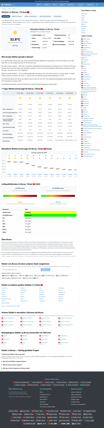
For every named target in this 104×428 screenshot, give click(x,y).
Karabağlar (61, 294)
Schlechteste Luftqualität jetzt (78, 404)
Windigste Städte (75, 399)
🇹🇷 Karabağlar (43, 343)
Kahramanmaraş (6, 298)
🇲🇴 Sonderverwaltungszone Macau (91, 128)
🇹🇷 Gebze (4, 336)
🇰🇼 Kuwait (84, 95)
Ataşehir (60, 298)
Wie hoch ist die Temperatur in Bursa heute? (16, 368)
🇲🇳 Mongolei (84, 105)
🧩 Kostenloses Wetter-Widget (47, 406)
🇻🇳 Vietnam (84, 152)
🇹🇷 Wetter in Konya (63, 322)
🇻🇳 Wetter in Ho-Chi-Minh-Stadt (21, 382)
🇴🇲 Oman (83, 110)
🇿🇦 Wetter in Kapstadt (85, 382)
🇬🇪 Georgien (84, 59)
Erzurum (41, 292)
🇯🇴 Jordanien (85, 74)
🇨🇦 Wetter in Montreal (33, 385)
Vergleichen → (45, 269)
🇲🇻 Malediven (85, 103)
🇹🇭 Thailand (84, 141)
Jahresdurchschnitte (45, 16)
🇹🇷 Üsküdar (23, 339)
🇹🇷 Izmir (22, 343)
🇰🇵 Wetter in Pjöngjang (20, 385)
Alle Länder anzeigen (63, 1)
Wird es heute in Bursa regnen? (12, 365)
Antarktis (47, 4)
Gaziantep (61, 288)
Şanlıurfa (4, 296)
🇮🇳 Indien (84, 62)
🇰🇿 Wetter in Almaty (85, 385)
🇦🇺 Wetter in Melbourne (36, 382)
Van (21, 294)
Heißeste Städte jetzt (76, 392)
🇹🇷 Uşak (4, 343)
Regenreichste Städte (76, 397)
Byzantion (4, 288)
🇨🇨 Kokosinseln (85, 85)
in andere (4, 8)
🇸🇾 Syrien (84, 135)
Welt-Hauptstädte (44, 404)
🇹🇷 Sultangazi (43, 339)
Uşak (21, 298)
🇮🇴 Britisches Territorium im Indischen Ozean (89, 54)
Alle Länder (42, 402)
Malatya (22, 292)
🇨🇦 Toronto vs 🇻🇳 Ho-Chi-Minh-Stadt (44, 275)
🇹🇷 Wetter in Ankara (26, 318)
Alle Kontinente (43, 399)
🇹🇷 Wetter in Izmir (44, 318)
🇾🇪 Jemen (84, 72)
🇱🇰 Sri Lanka (84, 130)
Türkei (9, 8)
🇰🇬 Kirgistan (84, 83)
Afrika (39, 4)
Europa (62, 4)
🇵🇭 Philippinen (85, 116)
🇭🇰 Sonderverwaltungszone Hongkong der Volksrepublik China (91, 125)
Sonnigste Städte (75, 402)
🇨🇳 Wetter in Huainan (45, 385)
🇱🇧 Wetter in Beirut (73, 382)
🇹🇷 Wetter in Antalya (7, 325)
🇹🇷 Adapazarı (62, 339)
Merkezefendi (5, 303)
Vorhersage (6, 16)
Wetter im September (30, 16)
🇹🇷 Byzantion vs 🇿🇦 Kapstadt (9, 275)
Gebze (60, 301)
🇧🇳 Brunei (84, 57)
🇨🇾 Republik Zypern (87, 120)
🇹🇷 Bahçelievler (62, 336)
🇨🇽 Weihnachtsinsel (87, 156)
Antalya (4, 292)
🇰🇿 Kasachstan (85, 79)
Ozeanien (81, 4)
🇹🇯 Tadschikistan (86, 137)
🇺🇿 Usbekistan (85, 147)
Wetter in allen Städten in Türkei (11, 306)
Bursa (83, 18)
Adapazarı (42, 301)
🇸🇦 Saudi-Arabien (86, 122)
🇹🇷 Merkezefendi (63, 343)
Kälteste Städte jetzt (76, 394)
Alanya (41, 298)
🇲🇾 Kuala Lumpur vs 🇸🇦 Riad (30, 278)
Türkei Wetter (57, 16)
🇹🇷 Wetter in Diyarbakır (27, 322)
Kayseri (41, 290)
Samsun (60, 296)
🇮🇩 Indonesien (85, 64)
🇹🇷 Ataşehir (23, 336)
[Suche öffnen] (97, 4)
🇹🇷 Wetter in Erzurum (45, 325)
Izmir (40, 288)
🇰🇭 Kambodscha (86, 77)
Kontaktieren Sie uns (45, 394)
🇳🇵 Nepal (83, 107)
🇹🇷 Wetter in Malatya (26, 325)
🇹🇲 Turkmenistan (86, 145)
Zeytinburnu (23, 301)
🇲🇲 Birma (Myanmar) (87, 52)
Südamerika (90, 4)
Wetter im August (17, 16)
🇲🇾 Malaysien (85, 101)
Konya (60, 290)
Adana (3, 290)
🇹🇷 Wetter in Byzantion (8, 318)
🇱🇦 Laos (83, 97)
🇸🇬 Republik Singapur (87, 118)
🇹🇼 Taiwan (84, 139)
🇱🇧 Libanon (84, 99)
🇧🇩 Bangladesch (86, 47)
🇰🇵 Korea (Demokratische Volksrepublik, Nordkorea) (88, 88)
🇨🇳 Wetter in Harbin (49, 382)
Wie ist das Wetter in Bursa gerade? (14, 354)
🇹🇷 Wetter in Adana (7, 322)
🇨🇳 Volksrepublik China (88, 154)
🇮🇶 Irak (83, 66)
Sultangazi (42, 296)
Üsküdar (41, 294)
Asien (55, 4)
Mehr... (41, 392)
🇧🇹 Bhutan (84, 49)
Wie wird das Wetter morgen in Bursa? (14, 361)
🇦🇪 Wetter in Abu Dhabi (58, 385)
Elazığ (22, 296)
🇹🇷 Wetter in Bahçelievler (65, 325)
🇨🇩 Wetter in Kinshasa (61, 382)
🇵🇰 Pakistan (84, 112)
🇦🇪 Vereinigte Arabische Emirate (90, 150)
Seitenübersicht (44, 397)
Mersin (3, 294)
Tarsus (3, 301)
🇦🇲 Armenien (85, 41)
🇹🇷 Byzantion (5, 339)
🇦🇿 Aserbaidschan (86, 43)
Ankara (22, 288)
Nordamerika (71, 4)
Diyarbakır (23, 290)
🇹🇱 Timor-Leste (85, 143)
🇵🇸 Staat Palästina (86, 132)
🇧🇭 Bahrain (84, 45)
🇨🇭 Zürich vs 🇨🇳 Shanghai (26, 275)
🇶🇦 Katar (83, 81)
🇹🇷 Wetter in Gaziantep (65, 318)
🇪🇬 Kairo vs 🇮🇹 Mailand (62, 275)
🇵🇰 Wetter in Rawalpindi (72, 385)
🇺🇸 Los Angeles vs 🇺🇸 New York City (11, 278)
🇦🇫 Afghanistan (85, 39)
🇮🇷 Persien (84, 114)
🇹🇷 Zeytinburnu (43, 336)
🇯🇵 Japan (84, 70)
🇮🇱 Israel (83, 68)
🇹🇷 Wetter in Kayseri (45, 322)
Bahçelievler (61, 292)
